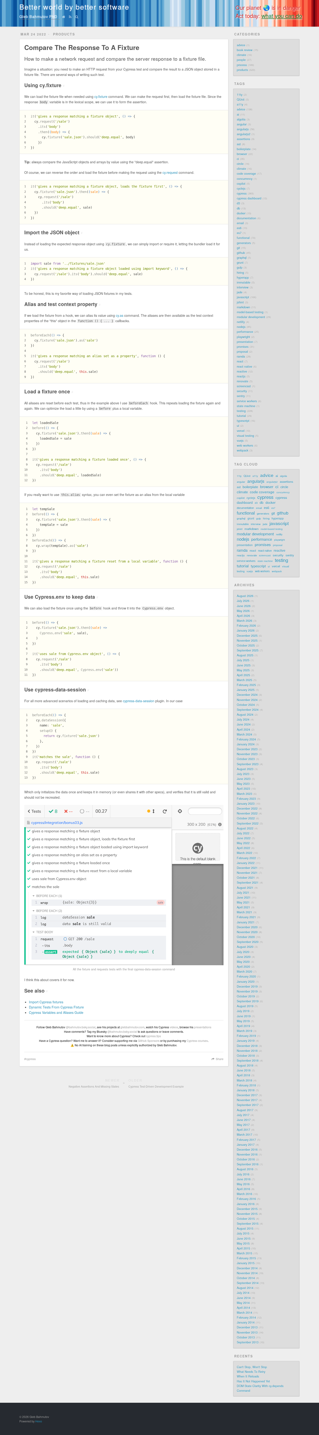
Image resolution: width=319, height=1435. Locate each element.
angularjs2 (243, 134)
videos (174, 1027)
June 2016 (244, 1179)
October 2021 (246, 878)
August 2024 (245, 714)
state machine (246, 406)
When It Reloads (248, 1376)
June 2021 (244, 897)
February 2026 (246, 625)
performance (245, 332)
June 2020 (244, 957)
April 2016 (243, 1189)
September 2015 (248, 1223)
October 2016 (246, 1159)
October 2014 (246, 1278)
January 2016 (246, 1204)
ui (238, 426)
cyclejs (241, 188)
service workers (247, 401)
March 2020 (244, 971)
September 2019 (248, 1001)
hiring (240, 273)
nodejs (241, 327)
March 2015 (244, 1253)
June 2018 (244, 1070)
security (242, 391)
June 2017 (244, 1120)
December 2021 (247, 868)
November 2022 (247, 813)
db (238, 208)
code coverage (246, 173)
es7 (239, 233)
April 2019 (243, 1026)
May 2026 (243, 611)
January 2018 (246, 1090)
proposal (242, 351)
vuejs (240, 440)
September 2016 (248, 1164)
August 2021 (245, 888)
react (240, 361)
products (242, 70)
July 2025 (243, 660)
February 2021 (246, 917)
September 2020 (248, 942)
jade (239, 292)
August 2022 (245, 828)
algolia (241, 119)
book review (244, 50)
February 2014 (246, 1317)
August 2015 (245, 1228)
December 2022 (247, 808)
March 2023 (244, 794)
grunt (240, 262)
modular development (251, 317)
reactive (242, 371)
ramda (241, 356)
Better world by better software (74, 7)
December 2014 (247, 1268)
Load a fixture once (48, 391)
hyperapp (243, 277)
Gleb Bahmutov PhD (38, 16)
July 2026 (243, 601)
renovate (242, 381)
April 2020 (243, 967)
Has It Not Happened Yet (253, 1381)
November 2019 (247, 991)
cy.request (170, 172)
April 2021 (243, 907)
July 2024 (243, 719)
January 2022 (246, 863)
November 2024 (247, 700)
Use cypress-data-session (56, 689)
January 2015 (246, 1263)
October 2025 (246, 645)
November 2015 (247, 1214)
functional (243, 238)
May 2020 (243, 962)
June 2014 (244, 1298)
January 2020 (246, 981)
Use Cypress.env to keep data (61, 596)
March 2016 (244, 1194)
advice (241, 45)
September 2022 (248, 823)
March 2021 (244, 912)
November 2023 (247, 754)
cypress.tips (153, 1036)
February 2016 (246, 1199)
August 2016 (245, 1169)
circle (240, 164)
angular (242, 124)
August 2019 (245, 1006)
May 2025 (243, 670)
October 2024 (246, 705)
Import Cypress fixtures (46, 1002)
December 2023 (247, 749)
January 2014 (246, 1322)
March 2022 (244, 853)
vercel (241, 431)
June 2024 (244, 724)
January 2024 (246, 744)
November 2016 (247, 1154)
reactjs (241, 376)
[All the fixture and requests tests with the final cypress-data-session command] (123, 885)
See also (36, 990)
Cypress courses (197, 1041)
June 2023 (244, 779)
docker (241, 213)
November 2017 (247, 1100)
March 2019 (244, 1031)
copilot (241, 184)
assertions (243, 139)
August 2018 (245, 1065)
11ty (239, 95)
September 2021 (248, 882)
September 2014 (248, 1283)
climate (241, 55)
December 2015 (247, 1209)
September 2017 (248, 1105)
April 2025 (243, 675)
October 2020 (246, 937)
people (241, 60)
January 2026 (246, 630)
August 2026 (245, 596)
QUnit (241, 99)
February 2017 (246, 1140)
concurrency (244, 179)
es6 (239, 228)
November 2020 (247, 932)
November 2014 (247, 1273)
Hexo (38, 1421)
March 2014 (244, 1312)
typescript (243, 421)
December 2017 (247, 1095)
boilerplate (244, 149)
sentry (241, 396)
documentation (246, 218)
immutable (243, 282)
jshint (240, 302)
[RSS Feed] (70, 17)
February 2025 (246, 685)
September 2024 (248, 710)
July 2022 (243, 833)
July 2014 (243, 1293)
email (240, 223)
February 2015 (246, 1258)
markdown (243, 307)
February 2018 (246, 1085)
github (241, 253)
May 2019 (243, 1021)
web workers (245, 445)
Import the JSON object (53, 232)
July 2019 (243, 1011)
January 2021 (246, 922)
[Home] (64, 17)
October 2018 (246, 1056)
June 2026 (244, 606)
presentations (202, 1027)
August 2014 (245, 1288)
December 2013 (247, 1327)
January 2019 (246, 1041)
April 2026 (243, 616)
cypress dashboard (249, 198)
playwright (243, 337)
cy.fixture (100, 96)
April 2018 (243, 1075)
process (242, 65)
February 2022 (246, 858)
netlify (241, 322)
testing (241, 411)
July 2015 (243, 1233)
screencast (244, 386)
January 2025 (246, 690)
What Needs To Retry (251, 1372)
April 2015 (243, 1248)
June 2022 (244, 838)
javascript (243, 297)
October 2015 (246, 1219)
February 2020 (246, 976)
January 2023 (246, 803)
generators (244, 243)
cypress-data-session (138, 700)
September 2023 (248, 764)
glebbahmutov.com (133, 1027)
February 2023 (246, 799)
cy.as (119, 315)
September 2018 (248, 1060)
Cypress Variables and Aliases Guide (56, 1012)
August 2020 (245, 947)
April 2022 (243, 848)
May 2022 (243, 843)
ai (238, 114)
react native (244, 366)
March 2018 (244, 1080)
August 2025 (245, 655)
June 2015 (244, 1238)
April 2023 (243, 789)
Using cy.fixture (44, 85)
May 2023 (243, 784)
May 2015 (243, 1243)
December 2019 (247, 986)
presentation (245, 342)
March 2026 (244, 621)
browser (242, 154)
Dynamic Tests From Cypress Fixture (56, 1007)
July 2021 (243, 892)
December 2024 (247, 695)
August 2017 (245, 1110)
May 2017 (243, 1125)
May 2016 (243, 1184)
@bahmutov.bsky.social (81, 1027)
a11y (240, 104)
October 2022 (246, 818)
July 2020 (243, 952)
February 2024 (246, 739)
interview (242, 287)
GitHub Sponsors (149, 1041)
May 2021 (243, 902)
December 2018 (247, 1046)
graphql (242, 258)
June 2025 (244, 665)
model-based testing (250, 312)
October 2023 (246, 759)
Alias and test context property (62, 303)
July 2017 (243, 1115)
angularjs (243, 129)
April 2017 (243, 1130)
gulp (239, 267)
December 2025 (247, 636)
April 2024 (243, 729)
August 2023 (245, 769)
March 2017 (244, 1134)
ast (239, 144)
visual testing (245, 436)
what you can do (282, 15)
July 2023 (243, 774)
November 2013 (247, 1332)
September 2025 (248, 650)
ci (238, 159)
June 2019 (244, 1016)
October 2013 (246, 1337)
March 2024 (244, 734)
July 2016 (243, 1174)
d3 (238, 203)
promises (242, 347)
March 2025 (244, 680)
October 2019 (246, 996)
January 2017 (246, 1145)
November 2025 (247, 640)
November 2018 (247, 1051)
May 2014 (243, 1303)
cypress (31, 1059)
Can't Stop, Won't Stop (252, 1367)
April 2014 (243, 1308)
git (238, 248)
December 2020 (247, 927)
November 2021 (247, 873)
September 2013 (248, 1342)
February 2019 (246, 1036)
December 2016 (247, 1149)
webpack (242, 450)
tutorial (241, 416)
